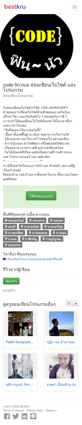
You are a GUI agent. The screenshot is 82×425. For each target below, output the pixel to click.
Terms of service (13, 410)
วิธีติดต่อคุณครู (41, 195)
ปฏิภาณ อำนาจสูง (61, 341)
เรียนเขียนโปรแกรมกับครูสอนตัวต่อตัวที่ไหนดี (34, 259)
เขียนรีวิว (11, 281)
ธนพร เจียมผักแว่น (61, 384)
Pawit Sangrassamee (22, 341)
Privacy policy (34, 410)
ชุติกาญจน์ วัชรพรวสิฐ (23, 384)
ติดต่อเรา (51, 410)
